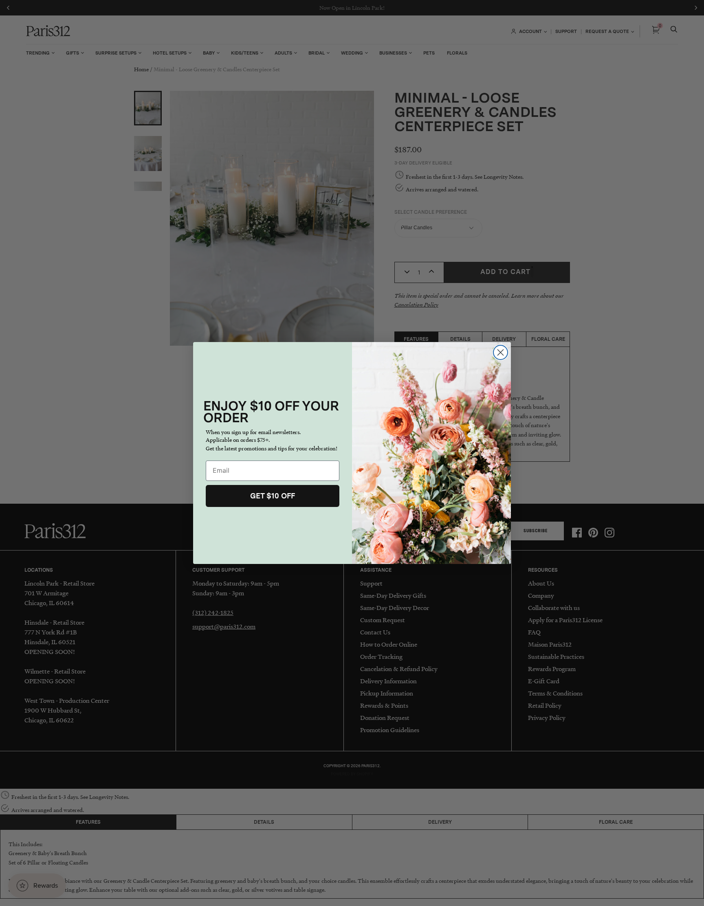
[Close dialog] (500, 352)
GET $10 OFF (272, 495)
